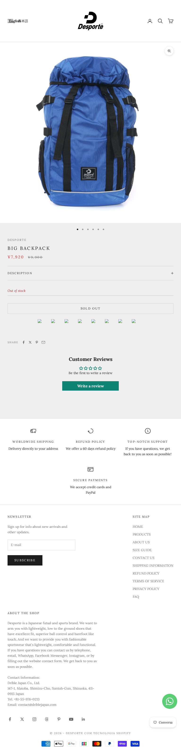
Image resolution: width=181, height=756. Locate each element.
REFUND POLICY (146, 573)
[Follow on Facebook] (10, 719)
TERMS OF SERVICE (148, 581)
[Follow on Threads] (46, 719)
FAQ (136, 597)
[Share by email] (43, 342)
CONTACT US (143, 558)
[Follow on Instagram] (34, 719)
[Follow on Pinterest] (59, 719)
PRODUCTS (142, 534)
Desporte (17, 240)
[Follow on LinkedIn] (83, 719)
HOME (138, 527)
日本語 (23, 21)
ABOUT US (141, 542)
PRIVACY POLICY (146, 589)
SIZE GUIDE (142, 550)
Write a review (90, 386)
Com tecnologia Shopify (107, 733)
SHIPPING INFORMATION (153, 565)
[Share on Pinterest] (37, 342)
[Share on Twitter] (30, 342)
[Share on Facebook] (23, 342)
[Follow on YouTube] (71, 719)
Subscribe (25, 560)
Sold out (91, 308)
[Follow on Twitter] (22, 719)
